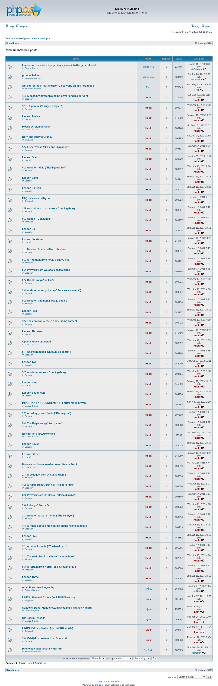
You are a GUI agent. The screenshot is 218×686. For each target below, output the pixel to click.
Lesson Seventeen (33, 392)
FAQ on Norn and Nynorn (37, 198)
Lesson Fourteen (32, 239)
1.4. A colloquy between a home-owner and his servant (55, 95)
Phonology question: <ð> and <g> (42, 648)
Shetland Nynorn (33, 78)
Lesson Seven (30, 443)
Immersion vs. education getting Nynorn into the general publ (59, 65)
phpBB (98, 685)
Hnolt (148, 97)
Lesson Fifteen (31, 454)
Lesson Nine (29, 382)
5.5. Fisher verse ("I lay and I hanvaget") (46, 147)
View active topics (41, 38)
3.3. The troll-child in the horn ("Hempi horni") (49, 556)
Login (11, 26)
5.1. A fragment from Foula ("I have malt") (47, 259)
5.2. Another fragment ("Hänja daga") (44, 300)
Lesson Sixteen (31, 188)
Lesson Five (29, 536)
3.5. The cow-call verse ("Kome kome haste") (49, 321)
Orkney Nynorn (32, 590)
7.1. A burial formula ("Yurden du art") (44, 546)
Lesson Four (29, 310)
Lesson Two (29, 362)
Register (23, 26)
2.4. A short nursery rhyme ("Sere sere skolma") (51, 290)
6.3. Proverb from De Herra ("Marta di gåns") (49, 495)
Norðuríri (148, 650)
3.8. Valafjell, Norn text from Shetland (44, 638)
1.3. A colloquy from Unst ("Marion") (44, 474)
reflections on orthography (38, 587)
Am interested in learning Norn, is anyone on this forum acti (58, 85)
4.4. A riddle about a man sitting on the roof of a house (54, 525)
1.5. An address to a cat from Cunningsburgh (49, 208)
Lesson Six (29, 229)
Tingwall (29, 140)
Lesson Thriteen (32, 331)
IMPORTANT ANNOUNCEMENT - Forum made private (54, 403)
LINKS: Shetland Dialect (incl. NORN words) (48, 597)
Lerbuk (28, 119)
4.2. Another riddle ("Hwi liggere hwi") (44, 167)
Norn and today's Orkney (37, 136)
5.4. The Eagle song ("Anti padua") (42, 423)
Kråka (148, 588)
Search (208, 26)
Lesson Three (30, 577)
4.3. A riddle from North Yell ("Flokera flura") (48, 484)
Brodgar (29, 99)
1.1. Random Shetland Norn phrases (44, 249)
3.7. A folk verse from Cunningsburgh (44, 372)
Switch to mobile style (109, 681)
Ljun (148, 599)
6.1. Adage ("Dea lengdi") (37, 218)
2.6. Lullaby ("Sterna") (35, 505)
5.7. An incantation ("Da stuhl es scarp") (46, 351)
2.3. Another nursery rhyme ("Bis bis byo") (48, 515)
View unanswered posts (17, 38)
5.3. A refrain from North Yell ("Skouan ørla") (49, 566)
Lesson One (29, 157)
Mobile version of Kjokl (36, 126)
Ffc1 (148, 87)
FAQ (196, 26)
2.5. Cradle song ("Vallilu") (38, 280)
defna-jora (148, 66)
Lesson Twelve (31, 116)
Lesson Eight (30, 177)
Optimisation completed (36, 341)
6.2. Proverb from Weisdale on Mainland (46, 269)
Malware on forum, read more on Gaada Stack (49, 464)
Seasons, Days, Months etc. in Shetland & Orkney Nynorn (57, 607)
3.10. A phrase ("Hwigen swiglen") (42, 106)
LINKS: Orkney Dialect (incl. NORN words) (47, 628)
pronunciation (30, 75)
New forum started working (38, 433)
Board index (12, 43)
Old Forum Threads (33, 617)
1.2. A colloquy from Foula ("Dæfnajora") (46, 413)
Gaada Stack (31, 68)
